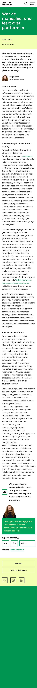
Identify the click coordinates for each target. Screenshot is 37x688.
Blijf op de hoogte (18, 570)
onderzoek (27, 156)
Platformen (7, 39)
